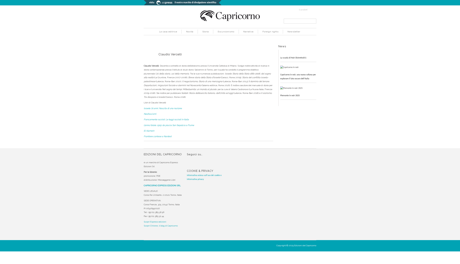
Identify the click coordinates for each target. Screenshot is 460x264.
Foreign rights (271, 31)
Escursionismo (226, 31)
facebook (190, 164)
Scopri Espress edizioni (155, 222)
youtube (203, 164)
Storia (205, 31)
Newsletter (294, 31)
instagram (197, 164)
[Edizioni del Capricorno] (230, 20)
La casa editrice (168, 31)
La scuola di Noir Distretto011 (293, 58)
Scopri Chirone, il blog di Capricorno (161, 225)
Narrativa (248, 31)
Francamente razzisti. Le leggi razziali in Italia (166, 119)
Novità (189, 31)
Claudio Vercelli (170, 54)
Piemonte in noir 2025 (290, 96)
